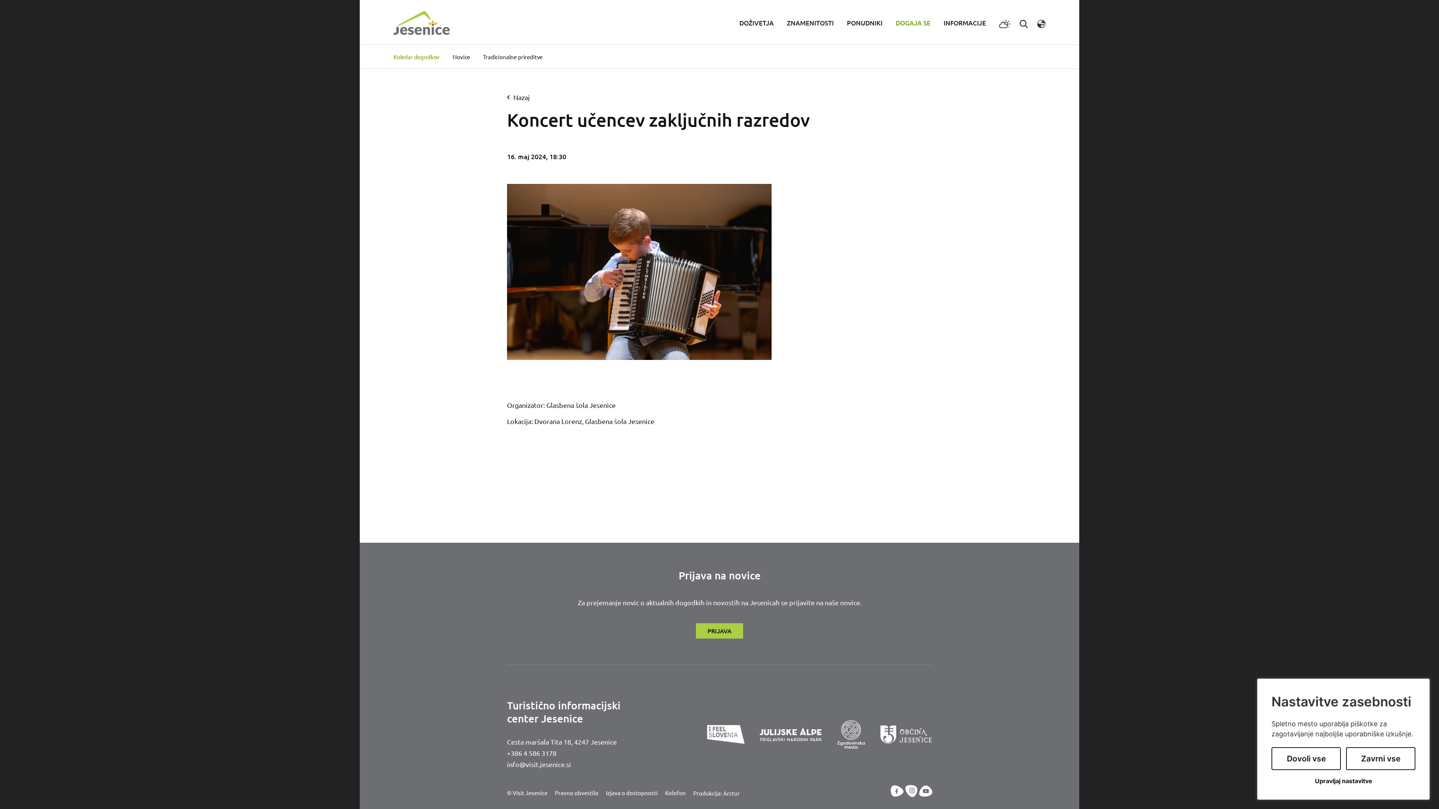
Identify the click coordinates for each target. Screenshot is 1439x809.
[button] (1041, 23)
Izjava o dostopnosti (632, 792)
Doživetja (756, 23)
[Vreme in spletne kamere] (1004, 23)
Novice (461, 56)
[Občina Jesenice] (906, 734)
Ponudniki (865, 23)
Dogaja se (913, 23)
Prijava (719, 631)
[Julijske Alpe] (791, 734)
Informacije (965, 23)
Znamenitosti (810, 23)
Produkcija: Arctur (716, 793)
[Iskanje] (1024, 23)
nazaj (521, 97)
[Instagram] (911, 791)
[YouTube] (925, 791)
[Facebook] (897, 791)
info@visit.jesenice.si (539, 764)
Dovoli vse (1306, 758)
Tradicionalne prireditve (513, 56)
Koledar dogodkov (416, 56)
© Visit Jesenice (527, 792)
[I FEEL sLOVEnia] (726, 734)
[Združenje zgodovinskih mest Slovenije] (851, 734)
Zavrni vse (1380, 758)
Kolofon (675, 792)
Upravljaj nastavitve (1343, 781)
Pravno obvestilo (576, 792)
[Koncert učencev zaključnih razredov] (639, 272)
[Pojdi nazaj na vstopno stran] (421, 22)
